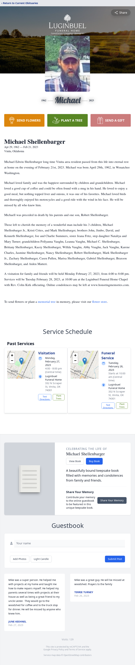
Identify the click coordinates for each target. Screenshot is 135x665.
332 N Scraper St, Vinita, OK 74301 (53, 386)
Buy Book (94, 461)
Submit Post (115, 559)
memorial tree (47, 301)
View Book (75, 461)
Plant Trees (58, 397)
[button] (21, 361)
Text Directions (45, 397)
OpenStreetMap (71, 655)
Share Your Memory (112, 500)
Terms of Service (77, 649)
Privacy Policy (57, 649)
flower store (99, 301)
